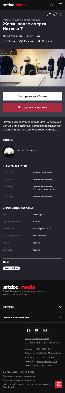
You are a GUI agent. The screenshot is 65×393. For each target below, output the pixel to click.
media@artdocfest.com (37, 338)
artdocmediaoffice (47, 361)
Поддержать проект (32, 107)
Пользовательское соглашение (19, 376)
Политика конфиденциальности (19, 380)
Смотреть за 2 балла (32, 96)
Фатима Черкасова (27, 150)
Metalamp (44, 384)
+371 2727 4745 (44, 349)
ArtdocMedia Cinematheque (47, 353)
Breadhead (8, 387)
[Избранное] (55, 14)
